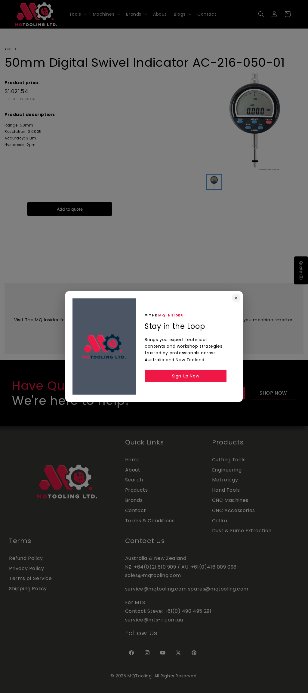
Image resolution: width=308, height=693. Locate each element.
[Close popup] (236, 298)
